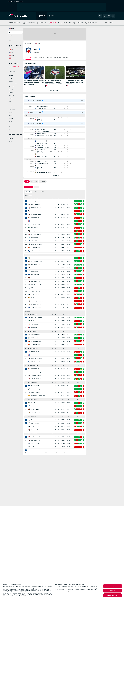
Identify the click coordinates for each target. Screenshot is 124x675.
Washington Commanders (38, 298)
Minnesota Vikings (36, 304)
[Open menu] (113, 16)
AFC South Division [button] (33, 348)
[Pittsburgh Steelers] (29, 208)
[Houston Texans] (29, 211)
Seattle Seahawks (35, 291)
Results (41, 57)
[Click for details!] (54, 107)
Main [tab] (27, 181)
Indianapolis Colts (35, 251)
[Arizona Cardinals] (29, 281)
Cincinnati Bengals (36, 214)
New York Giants (35, 274)
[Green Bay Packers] (29, 258)
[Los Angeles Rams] (29, 308)
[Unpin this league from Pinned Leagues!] (39, 49)
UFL (10, 40)
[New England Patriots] (29, 201)
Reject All (112, 590)
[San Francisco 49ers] (29, 261)
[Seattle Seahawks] (29, 291)
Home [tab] (35, 191)
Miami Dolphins (35, 237)
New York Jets (34, 227)
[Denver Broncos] (29, 218)
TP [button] (63, 198)
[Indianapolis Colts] (29, 251)
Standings (57, 57)
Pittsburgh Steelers (36, 207)
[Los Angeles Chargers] (29, 224)
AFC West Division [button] (33, 365)
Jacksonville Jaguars (36, 244)
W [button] (55, 198)
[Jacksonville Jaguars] (29, 244)
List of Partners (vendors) (62, 591)
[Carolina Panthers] (29, 294)
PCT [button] (68, 198)
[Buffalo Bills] (29, 241)
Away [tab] (42, 191)
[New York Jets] (29, 228)
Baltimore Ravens (35, 204)
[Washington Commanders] (29, 298)
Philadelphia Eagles (36, 284)
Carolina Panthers (35, 294)
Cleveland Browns (35, 247)
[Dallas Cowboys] (29, 288)
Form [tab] (36, 187)
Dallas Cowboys (35, 288)
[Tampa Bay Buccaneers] (29, 301)
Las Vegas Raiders (36, 231)
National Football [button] (33, 255)
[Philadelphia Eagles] (29, 284)
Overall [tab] (28, 191)
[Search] (100, 16)
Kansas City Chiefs (36, 234)
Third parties (26, 595)
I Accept (112, 586)
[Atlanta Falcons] (29, 268)
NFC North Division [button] (33, 399)
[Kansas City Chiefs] (29, 234)
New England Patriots (36, 201)
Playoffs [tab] (34, 181)
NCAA (10, 35)
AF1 (10, 38)
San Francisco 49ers (36, 261)
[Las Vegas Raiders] (29, 231)
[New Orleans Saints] (29, 265)
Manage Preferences (112, 595)
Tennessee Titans (35, 221)
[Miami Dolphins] (29, 237)
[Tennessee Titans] (29, 221)
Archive (65, 57)
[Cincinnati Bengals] (29, 214)
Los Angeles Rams (36, 307)
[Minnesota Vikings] (29, 304)
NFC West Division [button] (33, 433)
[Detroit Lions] (29, 271)
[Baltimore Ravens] (29, 204)
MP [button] (52, 198)
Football (30, 43)
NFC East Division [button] (32, 382)
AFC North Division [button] (33, 331)
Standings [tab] (29, 187)
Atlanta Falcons (35, 268)
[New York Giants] (29, 274)
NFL (10, 32)
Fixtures (49, 57)
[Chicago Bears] (29, 278)
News (35, 57)
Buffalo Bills (34, 241)
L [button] (58, 198)
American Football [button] (33, 198)
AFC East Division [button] (32, 314)
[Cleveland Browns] (29, 247)
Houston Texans (35, 211)
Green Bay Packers (36, 258)
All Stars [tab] (42, 181)
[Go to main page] (19, 15)
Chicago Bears (35, 278)
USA (39, 43)
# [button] (25, 198)
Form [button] (78, 198)
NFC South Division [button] (33, 416)
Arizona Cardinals (35, 281)
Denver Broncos (35, 217)
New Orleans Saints (36, 264)
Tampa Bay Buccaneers (37, 301)
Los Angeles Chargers (36, 224)
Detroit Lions (34, 271)
